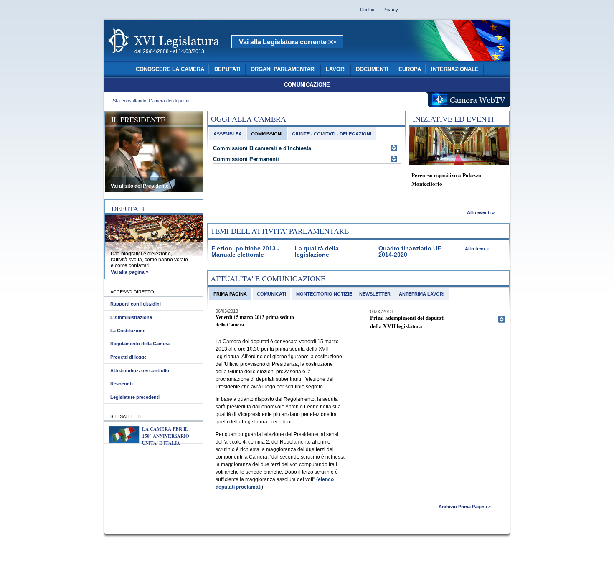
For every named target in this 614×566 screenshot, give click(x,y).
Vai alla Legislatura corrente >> (287, 42)
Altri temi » (477, 248)
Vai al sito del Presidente (140, 186)
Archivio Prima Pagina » (465, 506)
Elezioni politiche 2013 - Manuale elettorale (245, 251)
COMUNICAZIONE (307, 85)
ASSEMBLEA (227, 133)
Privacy (390, 9)
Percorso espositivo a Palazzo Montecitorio (446, 179)
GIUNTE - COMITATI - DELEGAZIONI (331, 133)
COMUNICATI (271, 293)
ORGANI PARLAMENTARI (283, 69)
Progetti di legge (128, 356)
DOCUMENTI (372, 69)
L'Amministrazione (131, 317)
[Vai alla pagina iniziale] (173, 57)
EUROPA (409, 69)
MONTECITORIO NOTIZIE (324, 293)
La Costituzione (127, 330)
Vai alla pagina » (130, 272)
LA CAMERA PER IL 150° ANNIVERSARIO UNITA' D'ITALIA (165, 435)
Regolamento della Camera (140, 343)
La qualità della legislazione (317, 251)
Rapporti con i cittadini (135, 303)
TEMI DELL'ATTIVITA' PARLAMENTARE (280, 231)
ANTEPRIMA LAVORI (421, 293)
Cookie (367, 9)
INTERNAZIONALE (455, 69)
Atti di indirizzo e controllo (139, 370)
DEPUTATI (227, 69)
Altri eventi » (481, 212)
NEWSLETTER (375, 293)
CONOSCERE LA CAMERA (170, 69)
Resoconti (121, 383)
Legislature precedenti (135, 397)
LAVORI (336, 69)
